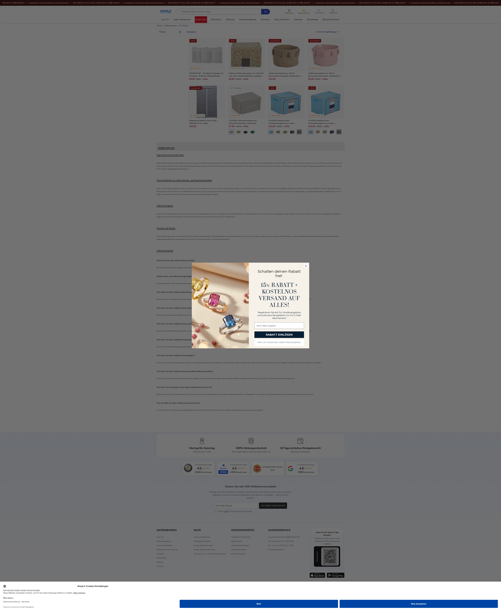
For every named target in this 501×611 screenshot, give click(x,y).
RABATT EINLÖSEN (279, 334)
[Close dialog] (306, 266)
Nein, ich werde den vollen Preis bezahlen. (279, 342)
